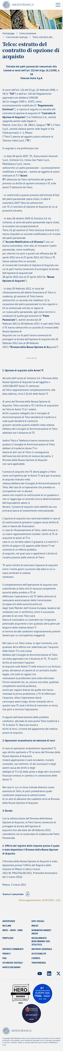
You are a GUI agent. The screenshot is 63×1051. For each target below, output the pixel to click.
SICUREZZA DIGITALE (12, 962)
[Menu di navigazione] (58, 5)
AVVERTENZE (8, 921)
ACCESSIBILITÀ (39, 953)
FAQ (4, 958)
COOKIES (36, 958)
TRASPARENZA (39, 962)
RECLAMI (6, 925)
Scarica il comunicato (13, 894)
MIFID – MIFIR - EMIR (12, 930)
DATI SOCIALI (38, 921)
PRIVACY (6, 953)
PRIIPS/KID (7, 938)
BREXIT (35, 925)
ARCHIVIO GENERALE (42, 949)
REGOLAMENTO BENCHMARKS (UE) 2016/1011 (41, 941)
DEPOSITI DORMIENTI (12, 949)
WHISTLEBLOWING (11, 967)
